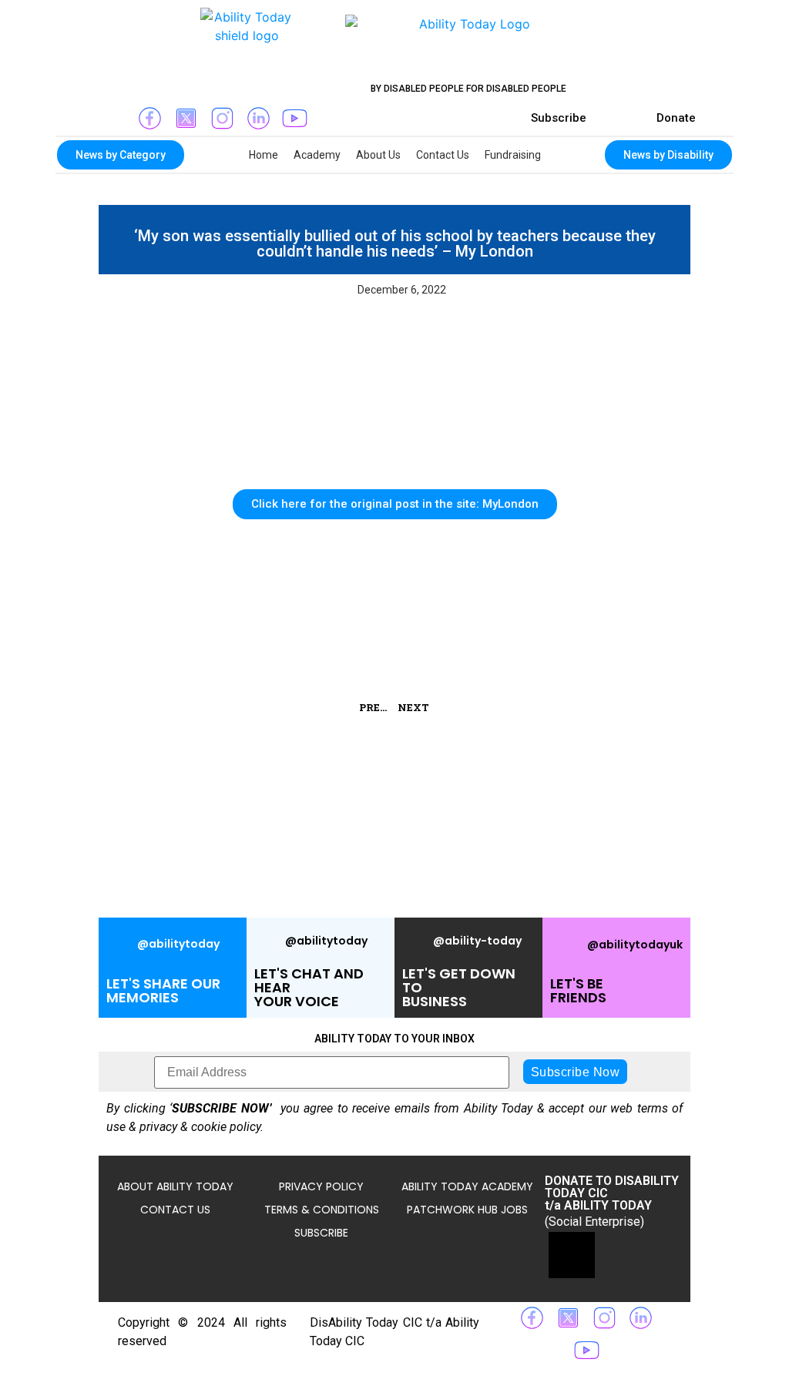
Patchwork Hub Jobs (467, 1209)
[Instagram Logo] (222, 118)
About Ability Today (175, 1186)
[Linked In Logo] (258, 118)
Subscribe (321, 1232)
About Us (378, 155)
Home (263, 155)
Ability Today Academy (467, 1186)
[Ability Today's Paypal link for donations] (572, 1255)
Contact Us (442, 155)
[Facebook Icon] (149, 118)
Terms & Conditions (321, 1209)
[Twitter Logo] (186, 118)
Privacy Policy (321, 1186)
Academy (317, 155)
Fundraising (513, 155)
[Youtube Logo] (294, 118)
